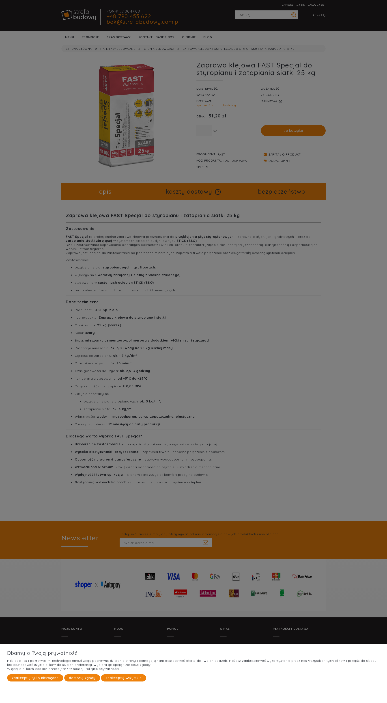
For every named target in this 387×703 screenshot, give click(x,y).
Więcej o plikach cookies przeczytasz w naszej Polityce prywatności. (63, 669)
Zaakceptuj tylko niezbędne (35, 678)
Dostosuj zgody (82, 678)
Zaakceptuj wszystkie (124, 678)
